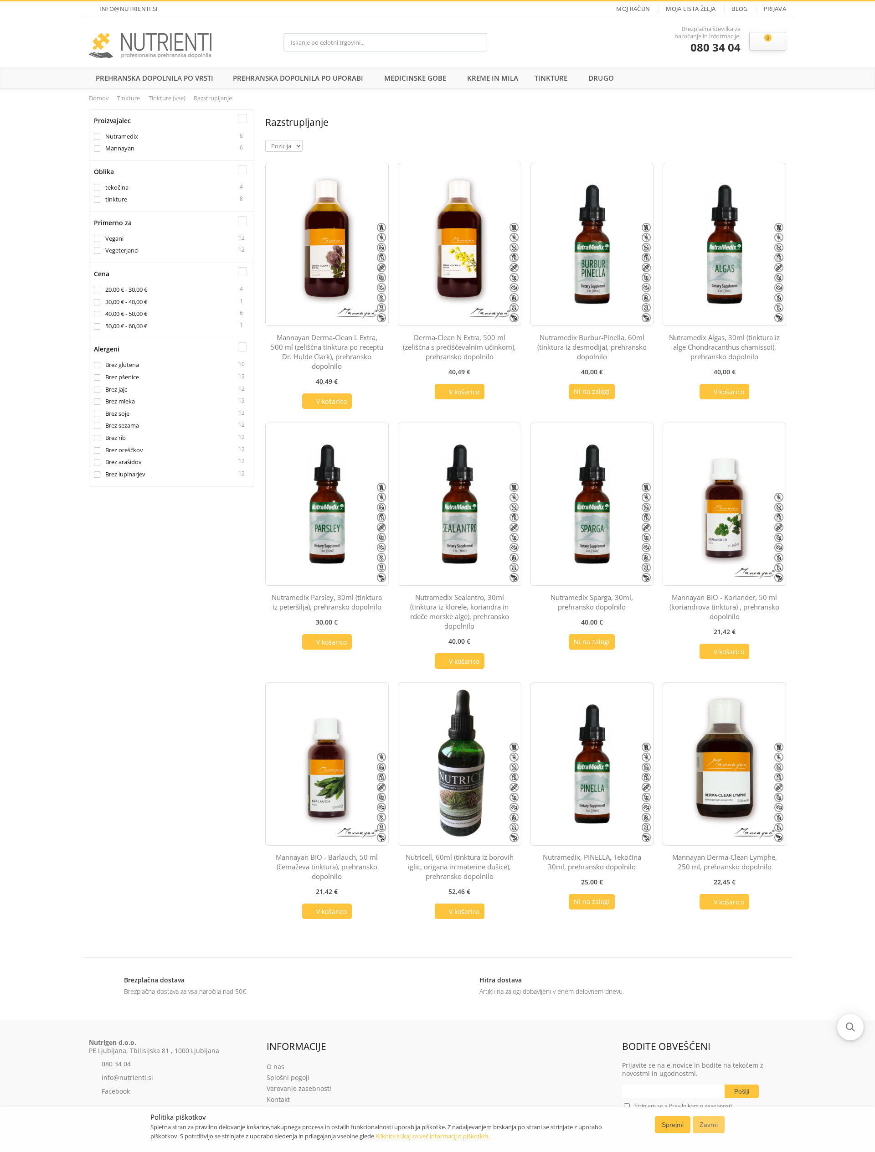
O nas (275, 1066)
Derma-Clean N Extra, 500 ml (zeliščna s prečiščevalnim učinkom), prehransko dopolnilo (459, 347)
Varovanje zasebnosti (299, 1088)
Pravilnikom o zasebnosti (700, 1106)
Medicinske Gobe (415, 78)
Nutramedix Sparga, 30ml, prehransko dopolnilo (592, 602)
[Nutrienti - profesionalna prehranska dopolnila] (150, 42)
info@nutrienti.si (128, 9)
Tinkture (551, 78)
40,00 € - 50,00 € (126, 314)
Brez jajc (116, 389)
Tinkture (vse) (168, 98)
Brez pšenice (122, 377)
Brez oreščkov (124, 450)
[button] (850, 1027)
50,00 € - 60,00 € (126, 326)
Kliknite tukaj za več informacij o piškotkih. (432, 1136)
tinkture (116, 199)
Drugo (600, 78)
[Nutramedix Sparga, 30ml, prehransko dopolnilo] (592, 504)
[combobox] (376, 42)
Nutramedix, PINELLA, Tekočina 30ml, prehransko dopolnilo (592, 861)
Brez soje (117, 413)
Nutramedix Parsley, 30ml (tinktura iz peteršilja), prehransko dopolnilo (327, 602)
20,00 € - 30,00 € (126, 289)
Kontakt (278, 1099)
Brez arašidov (123, 462)
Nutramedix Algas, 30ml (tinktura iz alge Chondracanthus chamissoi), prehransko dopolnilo (724, 347)
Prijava (775, 9)
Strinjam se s (650, 1106)
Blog (739, 9)
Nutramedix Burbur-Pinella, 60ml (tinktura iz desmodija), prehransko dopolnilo (592, 347)
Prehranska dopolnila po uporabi (298, 78)
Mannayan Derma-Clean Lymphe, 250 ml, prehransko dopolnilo (724, 861)
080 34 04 (715, 47)
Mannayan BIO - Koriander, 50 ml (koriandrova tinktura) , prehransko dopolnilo (724, 607)
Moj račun (633, 9)
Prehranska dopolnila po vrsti (154, 78)
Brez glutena (122, 365)
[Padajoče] (309, 145)
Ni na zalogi (592, 391)
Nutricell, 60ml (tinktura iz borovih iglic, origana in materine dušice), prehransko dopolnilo (460, 866)
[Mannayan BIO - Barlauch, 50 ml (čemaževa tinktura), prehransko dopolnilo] (327, 764)
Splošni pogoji (288, 1077)
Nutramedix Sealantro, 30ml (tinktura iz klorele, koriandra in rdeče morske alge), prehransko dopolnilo (459, 611)
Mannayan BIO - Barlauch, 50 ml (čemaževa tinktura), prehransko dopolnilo (327, 866)
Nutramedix (121, 136)
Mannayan (119, 148)
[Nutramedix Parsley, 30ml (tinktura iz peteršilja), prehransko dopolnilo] (327, 504)
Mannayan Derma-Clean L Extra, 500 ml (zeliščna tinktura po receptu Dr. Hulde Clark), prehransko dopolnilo (327, 352)
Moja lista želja (690, 9)
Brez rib (115, 438)
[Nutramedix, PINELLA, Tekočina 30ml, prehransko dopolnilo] (592, 764)
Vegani (114, 238)
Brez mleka (120, 401)
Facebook (116, 1091)
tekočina (117, 187)
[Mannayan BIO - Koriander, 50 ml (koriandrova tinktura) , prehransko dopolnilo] (724, 504)
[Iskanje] (477, 42)
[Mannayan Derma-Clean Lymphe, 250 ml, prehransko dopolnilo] (724, 764)
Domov (99, 98)
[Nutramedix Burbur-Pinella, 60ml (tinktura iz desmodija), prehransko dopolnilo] (592, 244)
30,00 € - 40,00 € (126, 302)
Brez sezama (122, 425)
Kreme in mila (492, 78)
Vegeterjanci (122, 250)
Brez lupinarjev (125, 474)
